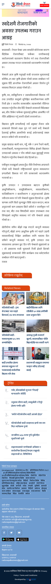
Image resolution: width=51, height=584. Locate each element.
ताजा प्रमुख (25, 491)
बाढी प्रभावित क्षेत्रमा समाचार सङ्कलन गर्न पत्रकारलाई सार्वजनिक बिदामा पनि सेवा (11, 368)
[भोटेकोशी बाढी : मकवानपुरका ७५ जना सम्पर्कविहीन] (13, 325)
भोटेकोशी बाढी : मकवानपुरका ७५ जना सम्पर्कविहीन (11, 339)
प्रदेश (3, 488)
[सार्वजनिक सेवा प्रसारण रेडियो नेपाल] (21, 4)
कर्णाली (18, 486)
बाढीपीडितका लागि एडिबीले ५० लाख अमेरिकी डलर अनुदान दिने (37, 311)
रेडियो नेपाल (8, 44)
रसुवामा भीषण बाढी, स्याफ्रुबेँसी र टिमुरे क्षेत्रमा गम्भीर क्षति (26, 404)
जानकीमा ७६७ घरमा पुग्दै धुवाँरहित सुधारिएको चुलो (25, 437)
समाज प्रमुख (16, 491)
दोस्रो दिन (34, 475)
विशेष (44, 491)
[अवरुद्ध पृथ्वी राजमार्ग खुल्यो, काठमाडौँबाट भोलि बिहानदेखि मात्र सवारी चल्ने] (37, 325)
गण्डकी (30, 486)
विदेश (14, 493)
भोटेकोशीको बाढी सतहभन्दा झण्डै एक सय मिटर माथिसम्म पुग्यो (28, 424)
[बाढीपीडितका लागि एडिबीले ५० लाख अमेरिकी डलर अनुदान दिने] (37, 298)
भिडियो (30, 488)
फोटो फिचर (40, 483)
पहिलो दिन (42, 475)
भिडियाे (25, 480)
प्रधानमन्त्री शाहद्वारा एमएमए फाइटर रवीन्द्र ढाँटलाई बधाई (37, 366)
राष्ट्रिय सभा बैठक (21, 483)
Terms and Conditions (28, 575)
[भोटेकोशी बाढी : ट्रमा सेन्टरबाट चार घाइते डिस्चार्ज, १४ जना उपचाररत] (13, 298)
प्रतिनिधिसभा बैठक (8, 483)
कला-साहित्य (6, 491)
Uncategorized (8, 470)
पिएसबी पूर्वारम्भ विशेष (16, 478)
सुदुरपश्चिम (5, 486)
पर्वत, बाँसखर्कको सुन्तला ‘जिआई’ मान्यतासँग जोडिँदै (24, 392)
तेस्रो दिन (5, 478)
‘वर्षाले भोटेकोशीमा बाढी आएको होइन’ (26, 414)
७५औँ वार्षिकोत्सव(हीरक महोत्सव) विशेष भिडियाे (19, 473)
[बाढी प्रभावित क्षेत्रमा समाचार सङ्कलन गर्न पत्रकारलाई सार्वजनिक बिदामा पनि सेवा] (13, 353)
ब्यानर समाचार (30, 478)
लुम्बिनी (37, 486)
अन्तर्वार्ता (32, 483)
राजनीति (21, 493)
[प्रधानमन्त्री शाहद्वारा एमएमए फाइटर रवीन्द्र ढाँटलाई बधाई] (37, 353)
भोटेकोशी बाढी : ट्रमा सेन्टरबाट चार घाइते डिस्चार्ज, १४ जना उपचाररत (13, 311)
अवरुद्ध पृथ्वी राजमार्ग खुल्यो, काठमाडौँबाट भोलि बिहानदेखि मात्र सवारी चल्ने (37, 339)
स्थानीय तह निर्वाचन (13, 488)
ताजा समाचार (35, 491)
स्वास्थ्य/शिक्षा (6, 493)
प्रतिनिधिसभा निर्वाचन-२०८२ (39, 470)
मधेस (24, 486)
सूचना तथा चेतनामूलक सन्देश (12, 480)
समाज (28, 493)
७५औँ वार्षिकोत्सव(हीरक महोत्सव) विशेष (15, 475)
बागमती (44, 486)
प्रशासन (24, 488)
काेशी (12, 486)
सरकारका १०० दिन (21, 470)
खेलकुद (44, 488)
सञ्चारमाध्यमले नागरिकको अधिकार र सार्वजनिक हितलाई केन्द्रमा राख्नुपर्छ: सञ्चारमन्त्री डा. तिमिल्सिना (26, 450)
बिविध (43, 480)
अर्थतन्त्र (37, 488)
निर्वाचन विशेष (34, 480)
